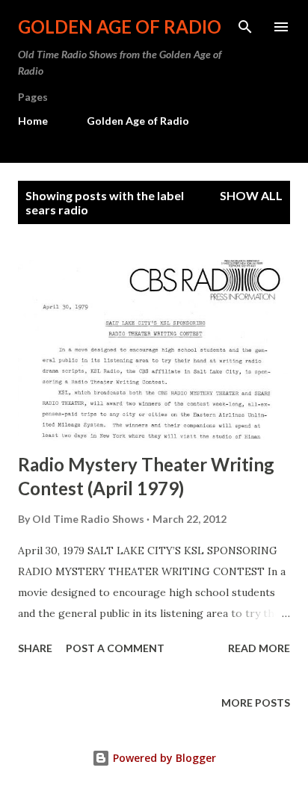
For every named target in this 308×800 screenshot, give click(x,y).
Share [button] (35, 648)
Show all (251, 195)
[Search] (245, 27)
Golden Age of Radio (119, 26)
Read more (259, 648)
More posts (255, 702)
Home (33, 120)
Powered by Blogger (163, 758)
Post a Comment (115, 648)
